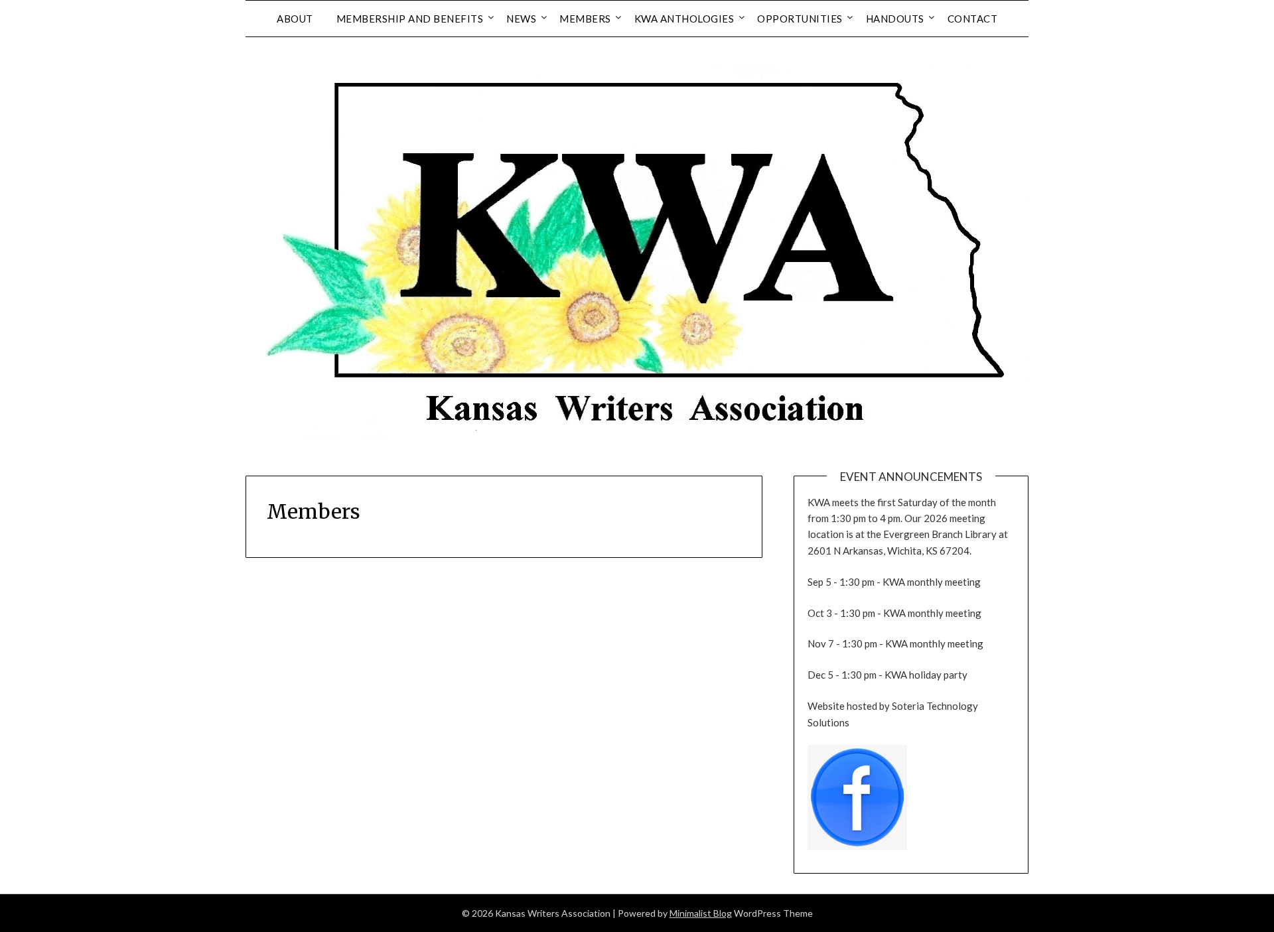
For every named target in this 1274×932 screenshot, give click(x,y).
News (521, 19)
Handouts (895, 19)
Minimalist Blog (701, 913)
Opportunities (800, 19)
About (295, 19)
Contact (973, 19)
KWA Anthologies (684, 19)
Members (585, 19)
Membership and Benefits (410, 19)
